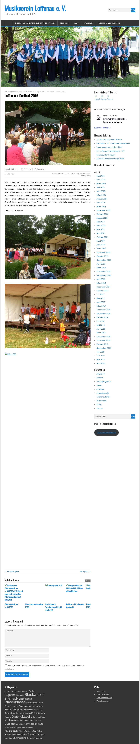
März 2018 (101, 283)
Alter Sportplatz (23, 691)
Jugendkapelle (103, 393)
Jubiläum (100, 389)
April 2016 (101, 329)
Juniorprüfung (39, 717)
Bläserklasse (57, 173)
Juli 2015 (100, 352)
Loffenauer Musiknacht (31, 721)
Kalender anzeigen (102, 127)
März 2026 (101, 183)
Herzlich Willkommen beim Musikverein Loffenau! (35, 23)
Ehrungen (15, 706)
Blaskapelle (34, 694)
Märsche (27, 731)
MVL (21, 731)
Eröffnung (75, 173)
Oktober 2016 (102, 317)
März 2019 (101, 268)
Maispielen (10, 724)
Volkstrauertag (36, 738)
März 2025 (101, 195)
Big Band (20, 695)
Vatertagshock (20, 737)
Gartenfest (27, 710)
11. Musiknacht (11, 691)
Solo (14, 734)
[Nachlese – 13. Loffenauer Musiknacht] (76, 593)
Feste (99, 385)
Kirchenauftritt (13, 720)
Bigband (10, 695)
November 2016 (103, 313)
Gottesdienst (85, 173)
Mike (23, 727)
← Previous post (12, 571)
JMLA (32, 713)
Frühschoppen (13, 709)
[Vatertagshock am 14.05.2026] (15, 593)
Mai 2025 (101, 187)
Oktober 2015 (102, 344)
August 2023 (102, 218)
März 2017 (101, 306)
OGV (34, 731)
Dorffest (67, 173)
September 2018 (104, 275)
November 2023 (103, 210)
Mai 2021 (101, 229)
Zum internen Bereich (106, 432)
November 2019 (103, 252)
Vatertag (8, 738)
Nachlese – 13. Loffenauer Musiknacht (75, 605)
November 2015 (103, 340)
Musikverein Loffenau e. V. (35, 8)
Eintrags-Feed (103, 694)
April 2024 (101, 203)
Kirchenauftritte (103, 397)
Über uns (64, 23)
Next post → (85, 571)
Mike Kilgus (29, 727)
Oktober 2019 (102, 256)
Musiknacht (101, 401)
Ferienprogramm (104, 381)
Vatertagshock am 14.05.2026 (11, 605)
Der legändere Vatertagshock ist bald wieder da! (53, 607)
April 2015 (101, 363)
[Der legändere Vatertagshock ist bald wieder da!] (55, 593)
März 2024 (101, 206)
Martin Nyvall (15, 727)
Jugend (8, 717)
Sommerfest (21, 734)
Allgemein (10, 174)
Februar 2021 (102, 237)
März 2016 (101, 333)
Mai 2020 (101, 241)
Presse (100, 408)
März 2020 (101, 248)
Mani (7, 727)
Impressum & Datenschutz (109, 23)
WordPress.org (103, 701)
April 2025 (101, 191)
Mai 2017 (101, 298)
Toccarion (41, 734)
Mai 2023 (101, 222)
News (76, 23)
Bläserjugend (25, 699)
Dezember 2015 (103, 336)
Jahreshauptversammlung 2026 (34, 605)
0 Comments (40, 169)
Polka (39, 731)
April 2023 (101, 225)
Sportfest (31, 734)
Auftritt (32, 691)
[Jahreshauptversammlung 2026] (35, 593)
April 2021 (101, 233)
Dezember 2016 (103, 310)
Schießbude (86, 176)
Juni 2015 (101, 356)
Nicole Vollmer (11, 169)
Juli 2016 (100, 321)
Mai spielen (19, 724)
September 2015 (104, 348)
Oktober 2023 (102, 214)
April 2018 (101, 279)
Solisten (8, 734)
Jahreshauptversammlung (17, 713)
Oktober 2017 (102, 291)
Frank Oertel (38, 706)
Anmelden (101, 691)
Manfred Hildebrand (33, 724)
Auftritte (100, 378)
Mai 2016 (101, 325)
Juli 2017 (100, 294)
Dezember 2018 (103, 271)
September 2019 (104, 260)
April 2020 (101, 245)
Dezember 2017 (103, 287)
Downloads (88, 23)
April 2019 (101, 264)
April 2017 (101, 302)
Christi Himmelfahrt (34, 703)
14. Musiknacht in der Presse (109, 139)
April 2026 (101, 180)
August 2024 (102, 199)
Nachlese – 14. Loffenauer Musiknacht (113, 143)
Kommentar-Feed (104, 698)
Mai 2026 (101, 176)
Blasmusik (11, 698)
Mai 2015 (101, 359)
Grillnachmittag (37, 710)
